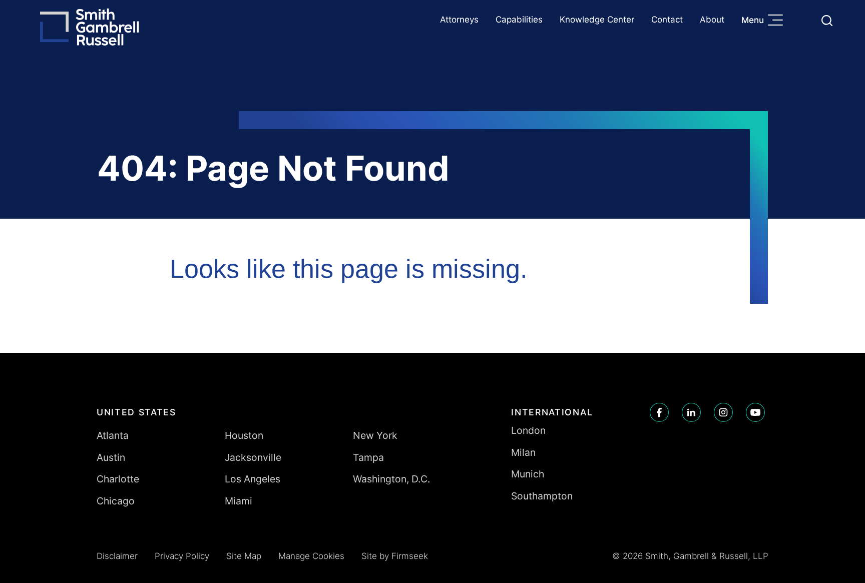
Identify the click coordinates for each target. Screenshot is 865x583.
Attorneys (459, 20)
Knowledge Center (597, 20)
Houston (244, 435)
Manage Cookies (311, 556)
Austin (111, 457)
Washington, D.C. (391, 479)
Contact (667, 20)
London (528, 430)
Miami (238, 501)
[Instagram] (723, 412)
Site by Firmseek (394, 556)
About (712, 20)
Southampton (542, 496)
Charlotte (118, 479)
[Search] (826, 20)
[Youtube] (755, 412)
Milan (523, 452)
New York (375, 435)
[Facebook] (659, 412)
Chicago (116, 501)
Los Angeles (252, 479)
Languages (803, 20)
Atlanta (113, 435)
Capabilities (519, 20)
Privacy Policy (182, 556)
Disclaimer (117, 556)
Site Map (243, 556)
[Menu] (778, 21)
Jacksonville (253, 457)
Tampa (368, 457)
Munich (527, 474)
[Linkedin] (691, 412)
